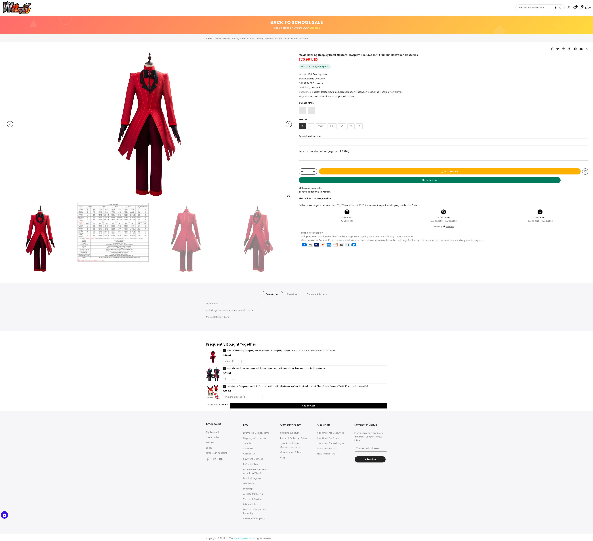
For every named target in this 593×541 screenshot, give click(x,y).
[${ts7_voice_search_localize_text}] (555, 8)
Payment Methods (253, 458)
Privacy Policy (250, 504)
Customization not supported (330, 96)
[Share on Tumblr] (569, 49)
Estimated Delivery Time (256, 432)
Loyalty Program (252, 478)
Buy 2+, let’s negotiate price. (315, 66)
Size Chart (293, 294)
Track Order (212, 437)
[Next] (289, 124)
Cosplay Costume (315, 78)
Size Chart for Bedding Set (331, 443)
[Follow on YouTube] (221, 459)
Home (209, 39)
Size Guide (305, 198)
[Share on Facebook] (551, 49)
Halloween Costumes (367, 91)
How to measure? (326, 453)
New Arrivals (396, 91)
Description (272, 294)
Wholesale (248, 483)
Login (209, 447)
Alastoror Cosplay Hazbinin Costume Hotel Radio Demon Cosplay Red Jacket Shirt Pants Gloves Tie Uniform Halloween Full (297, 386)
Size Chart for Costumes (330, 432)
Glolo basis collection (343, 91)
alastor (309, 96)
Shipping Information (254, 438)
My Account (212, 432)
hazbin (350, 96)
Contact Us (249, 453)
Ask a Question (322, 198)
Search (247, 443)
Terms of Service (252, 499)
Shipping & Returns (290, 432)
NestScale (450, 226)
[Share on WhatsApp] (587, 49)
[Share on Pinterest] (563, 49)
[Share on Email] (581, 49)
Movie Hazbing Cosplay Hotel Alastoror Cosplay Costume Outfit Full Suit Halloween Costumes (281, 350)
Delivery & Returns (317, 294)
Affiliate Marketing (253, 493)
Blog (282, 457)
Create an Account (216, 452)
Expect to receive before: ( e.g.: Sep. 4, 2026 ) (324, 151)
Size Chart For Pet (326, 448)
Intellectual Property (254, 518)
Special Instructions (310, 136)
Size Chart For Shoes (328, 438)
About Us (248, 448)
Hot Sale (384, 91)
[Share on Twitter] (557, 49)
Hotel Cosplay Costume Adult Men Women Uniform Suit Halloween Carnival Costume (276, 368)
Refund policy (250, 464)
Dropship (248, 488)
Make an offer (433, 180)
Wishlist (210, 442)
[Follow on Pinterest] (214, 459)
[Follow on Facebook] (208, 459)
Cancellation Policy (290, 452)
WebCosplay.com (317, 74)
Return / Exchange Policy (293, 438)
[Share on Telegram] (575, 49)
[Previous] (10, 124)
